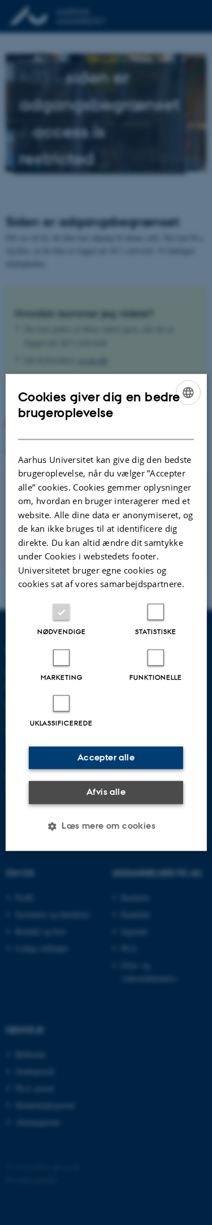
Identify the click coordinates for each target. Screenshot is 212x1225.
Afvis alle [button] (106, 791)
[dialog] (105, 612)
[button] (106, 826)
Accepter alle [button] (106, 757)
